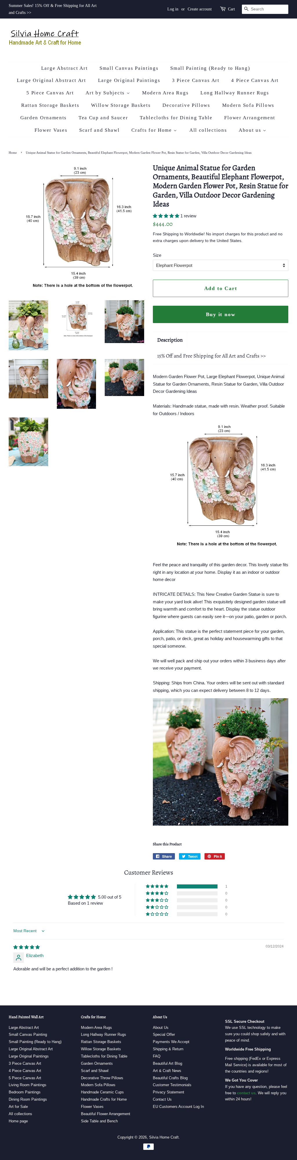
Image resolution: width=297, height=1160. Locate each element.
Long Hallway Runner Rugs (234, 93)
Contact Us (162, 1099)
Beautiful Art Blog (167, 1063)
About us (251, 130)
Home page (18, 1121)
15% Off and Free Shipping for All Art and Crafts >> (211, 355)
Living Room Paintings (27, 1085)
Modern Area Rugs (165, 93)
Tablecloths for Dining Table (176, 117)
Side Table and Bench (99, 1121)
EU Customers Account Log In (178, 1106)
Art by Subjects (106, 93)
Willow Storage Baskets (121, 105)
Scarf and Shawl (99, 130)
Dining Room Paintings (28, 1099)
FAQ (156, 1056)
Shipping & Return (168, 1049)
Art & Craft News (167, 1071)
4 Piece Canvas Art (255, 80)
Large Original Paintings (129, 80)
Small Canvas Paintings (128, 68)
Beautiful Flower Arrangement (105, 1114)
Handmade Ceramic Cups (102, 1092)
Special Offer (164, 1034)
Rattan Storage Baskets (50, 105)
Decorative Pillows (186, 105)
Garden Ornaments (43, 117)
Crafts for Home (152, 130)
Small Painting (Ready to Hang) (210, 68)
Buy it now (221, 314)
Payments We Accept (171, 1042)
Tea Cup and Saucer (103, 117)
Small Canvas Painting (28, 1034)
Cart (231, 9)
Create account (200, 9)
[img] (26, 947)
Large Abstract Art (64, 68)
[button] (166, 215)
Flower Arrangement (249, 117)
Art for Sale (18, 1106)
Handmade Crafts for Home (104, 1099)
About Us (161, 1027)
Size (157, 255)
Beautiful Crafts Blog (170, 1078)
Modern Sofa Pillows (248, 105)
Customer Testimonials (172, 1085)
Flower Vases (51, 130)
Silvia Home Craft (164, 1137)
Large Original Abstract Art (51, 80)
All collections (208, 130)
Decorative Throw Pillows (102, 1078)
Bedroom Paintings (25, 1092)
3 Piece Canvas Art (196, 80)
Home (13, 152)
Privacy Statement (168, 1092)
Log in (172, 9)
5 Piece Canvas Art (50, 93)
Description (170, 339)
